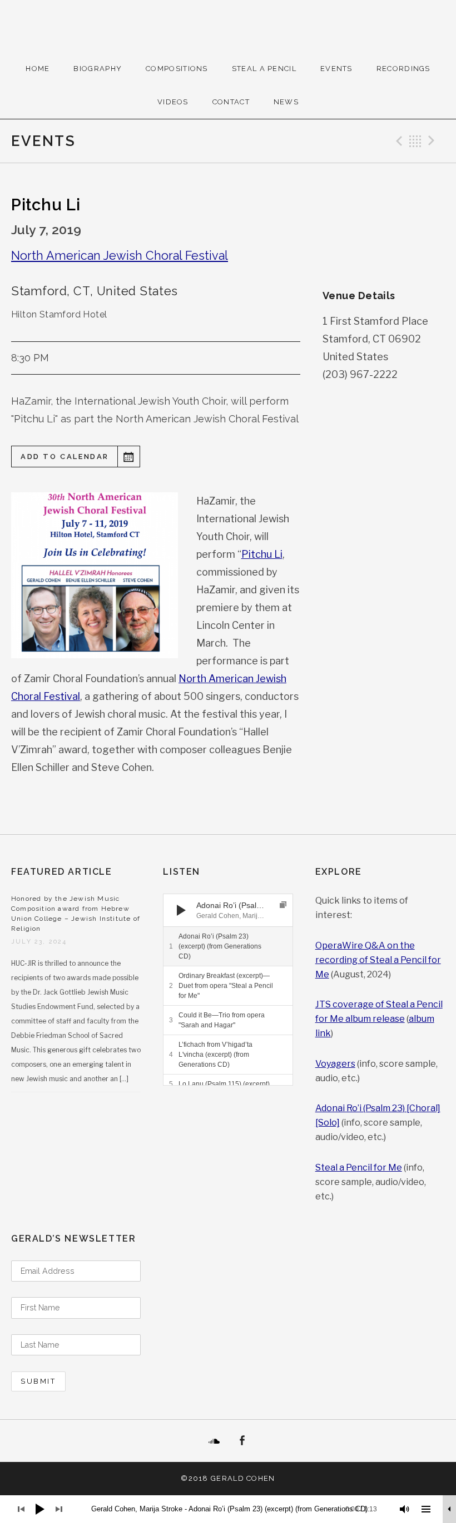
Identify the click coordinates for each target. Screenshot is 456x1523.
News (286, 102)
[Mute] (405, 1509)
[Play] (181, 910)
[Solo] (327, 1122)
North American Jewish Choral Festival (119, 256)
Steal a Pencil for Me (358, 1167)
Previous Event (398, 141)
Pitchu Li (261, 554)
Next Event (433, 141)
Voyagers (335, 1063)
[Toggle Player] (449, 1509)
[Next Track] (201, 910)
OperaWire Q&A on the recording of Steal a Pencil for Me (378, 960)
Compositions (177, 68)
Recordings (403, 68)
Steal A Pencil (264, 68)
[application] (228, 910)
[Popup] (283, 904)
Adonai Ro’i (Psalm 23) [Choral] (377, 1108)
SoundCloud (214, 1441)
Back (415, 141)
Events (336, 68)
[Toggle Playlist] (426, 1509)
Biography (97, 68)
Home (37, 68)
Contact (231, 102)
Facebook (242, 1441)
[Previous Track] (201, 899)
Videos (173, 102)
